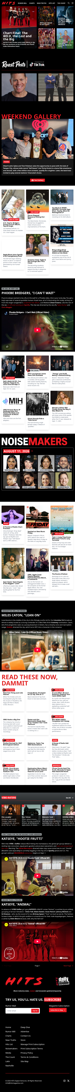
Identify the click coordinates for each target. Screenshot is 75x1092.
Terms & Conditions (29, 1057)
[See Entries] (31, 451)
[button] (68, 966)
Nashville (9, 1065)
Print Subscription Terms (32, 1048)
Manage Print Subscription (33, 1044)
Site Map (24, 1061)
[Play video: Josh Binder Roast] (19, 87)
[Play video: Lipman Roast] (55, 87)
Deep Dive (25, 1027)
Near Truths (41, 3)
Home (8, 1027)
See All (68, 798)
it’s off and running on (18, 305)
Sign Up (35, 1011)
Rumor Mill (22, 3)
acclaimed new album (31, 303)
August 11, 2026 (16, 451)
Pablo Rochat (62, 305)
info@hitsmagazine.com (14, 1083)
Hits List (52, 3)
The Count (61, 3)
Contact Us (26, 1035)
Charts (32, 3)
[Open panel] (73, 3)
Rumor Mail (10, 1005)
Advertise (25, 1031)
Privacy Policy (27, 1053)
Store (23, 1040)
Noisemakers (11, 1048)
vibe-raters (9, 797)
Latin (7, 1061)
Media (8, 1053)
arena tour (23, 853)
